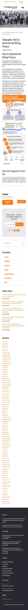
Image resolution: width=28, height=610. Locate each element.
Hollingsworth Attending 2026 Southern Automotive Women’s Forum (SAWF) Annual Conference (13, 310)
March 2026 (5, 350)
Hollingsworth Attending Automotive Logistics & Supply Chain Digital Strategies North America (13, 325)
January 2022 (5, 400)
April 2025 (5, 374)
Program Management (7, 568)
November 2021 (6, 402)
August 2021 (5, 406)
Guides (6, 270)
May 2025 (4, 372)
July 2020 (4, 423)
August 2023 (5, 387)
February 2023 (6, 391)
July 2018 (4, 471)
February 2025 (6, 378)
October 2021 (5, 404)
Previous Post (7, 202)
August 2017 (5, 488)
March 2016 (5, 499)
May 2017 (4, 495)
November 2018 (6, 464)
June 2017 (5, 492)
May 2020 (4, 428)
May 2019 (4, 454)
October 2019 (5, 443)
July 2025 (4, 367)
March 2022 (5, 398)
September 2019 (6, 445)
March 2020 (5, 432)
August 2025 (5, 365)
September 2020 (6, 419)
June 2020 (5, 426)
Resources (7, 32)
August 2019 (5, 447)
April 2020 (5, 430)
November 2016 (6, 497)
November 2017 (6, 482)
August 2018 (5, 469)
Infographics (7, 278)
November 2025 (6, 359)
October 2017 (5, 484)
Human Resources (9, 274)
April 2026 (5, 348)
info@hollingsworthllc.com (9, 1)
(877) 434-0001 (21, 2)
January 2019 (5, 462)
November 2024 (6, 382)
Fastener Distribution (7, 571)
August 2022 (5, 395)
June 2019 (5, 451)
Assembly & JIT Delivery (7, 573)
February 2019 (6, 460)
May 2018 (4, 475)
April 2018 (5, 477)
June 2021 (5, 408)
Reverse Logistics (6, 575)
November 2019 (6, 441)
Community (7, 261)
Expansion (7, 266)
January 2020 (5, 436)
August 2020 (5, 421)
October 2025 (5, 361)
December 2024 (6, 380)
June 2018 (5, 473)
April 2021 (5, 413)
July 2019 (4, 449)
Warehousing (5, 564)
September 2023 (6, 385)
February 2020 (6, 434)
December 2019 (6, 439)
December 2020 (6, 417)
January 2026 (5, 354)
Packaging (4, 566)
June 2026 (5, 344)
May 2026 (4, 346)
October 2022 (5, 393)
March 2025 (5, 376)
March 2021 (5, 415)
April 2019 (5, 456)
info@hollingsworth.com (8, 588)
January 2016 (5, 503)
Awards (6, 257)
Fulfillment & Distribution (7, 562)
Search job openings (7, 599)
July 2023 (4, 389)
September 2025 (6, 363)
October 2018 (5, 467)
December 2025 (6, 357)
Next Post (21, 201)
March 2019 (5, 458)
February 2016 (6, 501)
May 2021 (4, 410)
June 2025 (5, 370)
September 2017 (6, 486)
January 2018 (5, 480)
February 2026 (6, 352)
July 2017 (4, 490)
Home (3, 32)
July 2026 (4, 342)
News (5, 283)
